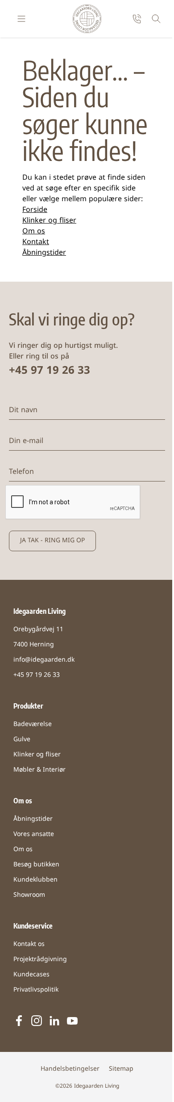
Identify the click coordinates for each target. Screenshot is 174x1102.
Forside (34, 210)
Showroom (29, 895)
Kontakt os (29, 944)
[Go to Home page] (87, 18)
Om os (33, 231)
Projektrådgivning (40, 959)
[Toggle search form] (156, 19)
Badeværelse (32, 724)
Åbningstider (44, 253)
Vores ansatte (33, 834)
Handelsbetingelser (70, 1069)
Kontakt (35, 242)
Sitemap (121, 1069)
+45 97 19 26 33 (49, 371)
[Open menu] (21, 19)
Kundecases (31, 975)
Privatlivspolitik (35, 990)
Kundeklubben (35, 880)
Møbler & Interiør (39, 770)
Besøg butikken (36, 865)
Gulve (21, 739)
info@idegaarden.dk (44, 660)
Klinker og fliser (49, 220)
